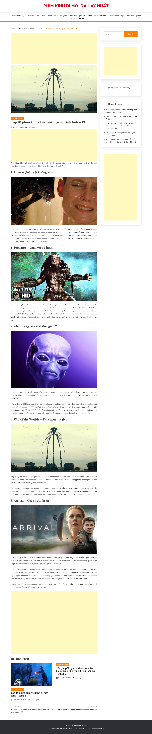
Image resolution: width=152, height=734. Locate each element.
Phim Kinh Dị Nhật (116, 15)
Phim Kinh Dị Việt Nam (97, 15)
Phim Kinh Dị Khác (134, 15)
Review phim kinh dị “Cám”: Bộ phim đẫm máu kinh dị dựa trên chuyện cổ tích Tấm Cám (120, 126)
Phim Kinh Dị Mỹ (17, 15)
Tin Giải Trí (82, 18)
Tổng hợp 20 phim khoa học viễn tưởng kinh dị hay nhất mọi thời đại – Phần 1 (75, 671)
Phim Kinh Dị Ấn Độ (77, 15)
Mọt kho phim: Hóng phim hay (118, 88)
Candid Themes (97, 728)
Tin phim (71, 18)
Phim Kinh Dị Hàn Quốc (57, 15)
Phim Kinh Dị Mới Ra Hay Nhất (76, 6)
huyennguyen (32, 127)
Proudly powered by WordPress (62, 728)
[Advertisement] (54, 48)
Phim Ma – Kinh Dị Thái (36, 15)
